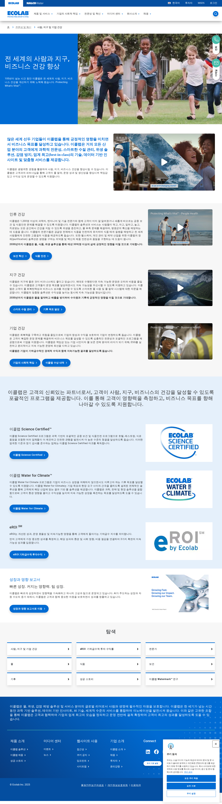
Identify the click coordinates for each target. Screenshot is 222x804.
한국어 (176, 3)
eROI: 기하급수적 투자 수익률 (97, 649)
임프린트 (82, 760)
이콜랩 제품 (16, 755)
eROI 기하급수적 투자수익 (27, 554)
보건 (151, 664)
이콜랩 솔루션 (18, 749)
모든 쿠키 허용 (191, 778)
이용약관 (136, 785)
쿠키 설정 (191, 794)
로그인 (213, 3)
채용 (112, 755)
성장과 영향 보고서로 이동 (27, 608)
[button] (52, 14)
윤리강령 (115, 766)
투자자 (188, 3)
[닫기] (215, 744)
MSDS (201, 3)
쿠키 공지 (188, 772)
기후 (13, 679)
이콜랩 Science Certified (27, 454)
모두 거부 (191, 786)
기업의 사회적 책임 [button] (67, 13)
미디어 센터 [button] (113, 13)
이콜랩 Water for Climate (28, 508)
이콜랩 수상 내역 (55, 362)
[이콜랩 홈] (18, 15)
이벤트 (47, 749)
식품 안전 (40, 256)
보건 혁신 (18, 256)
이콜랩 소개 (116, 749)
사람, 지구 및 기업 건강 (24, 649)
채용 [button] (145, 13)
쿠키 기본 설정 (152, 763)
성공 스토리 (86, 679)
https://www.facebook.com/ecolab (156, 752)
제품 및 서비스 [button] (42, 13)
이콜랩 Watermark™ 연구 (163, 679)
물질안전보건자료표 (92, 785)
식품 (82, 664)
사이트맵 (82, 766)
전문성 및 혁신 (23, 27)
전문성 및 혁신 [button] (92, 13)
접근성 (80, 749)
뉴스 (46, 754)
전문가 (153, 649)
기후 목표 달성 (51, 309)
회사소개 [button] (132, 13)
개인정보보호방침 (118, 785)
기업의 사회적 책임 (23, 362)
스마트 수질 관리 (22, 309)
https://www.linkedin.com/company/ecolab (148, 752)
